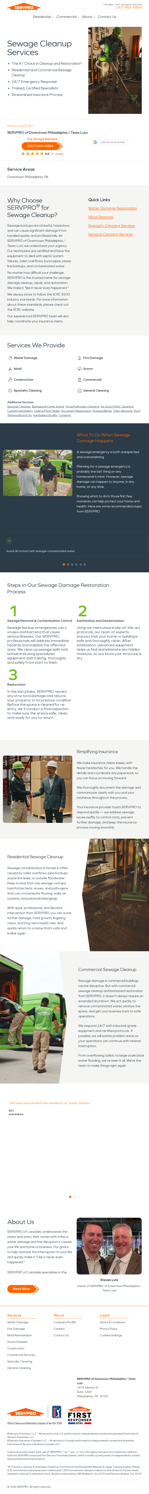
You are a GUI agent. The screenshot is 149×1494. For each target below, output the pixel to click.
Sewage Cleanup (19, 406)
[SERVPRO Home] (24, 6)
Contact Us (107, 17)
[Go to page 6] (85, 565)
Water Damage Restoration (112, 208)
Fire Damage (16, 1328)
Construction (15, 1348)
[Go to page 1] (64, 565)
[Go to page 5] (81, 565)
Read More (21, 1289)
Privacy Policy (108, 1328)
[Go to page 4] (76, 565)
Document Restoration (76, 411)
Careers (59, 1328)
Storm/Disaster (17, 1342)
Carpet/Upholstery (20, 411)
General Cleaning (19, 1368)
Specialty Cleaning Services (111, 225)
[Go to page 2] (68, 565)
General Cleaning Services (110, 234)
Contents (65, 415)
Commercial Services (21, 1355)
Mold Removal (100, 216)
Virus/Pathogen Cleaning (82, 406)
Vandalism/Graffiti (45, 415)
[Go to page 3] (72, 565)
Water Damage (17, 1322)
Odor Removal (122, 411)
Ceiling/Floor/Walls (46, 411)
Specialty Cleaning (19, 1361)
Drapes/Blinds (102, 411)
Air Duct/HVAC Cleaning (117, 406)
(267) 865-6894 (128, 7)
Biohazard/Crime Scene (48, 406)
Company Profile (65, 1322)
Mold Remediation (19, 1335)
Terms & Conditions (112, 1322)
